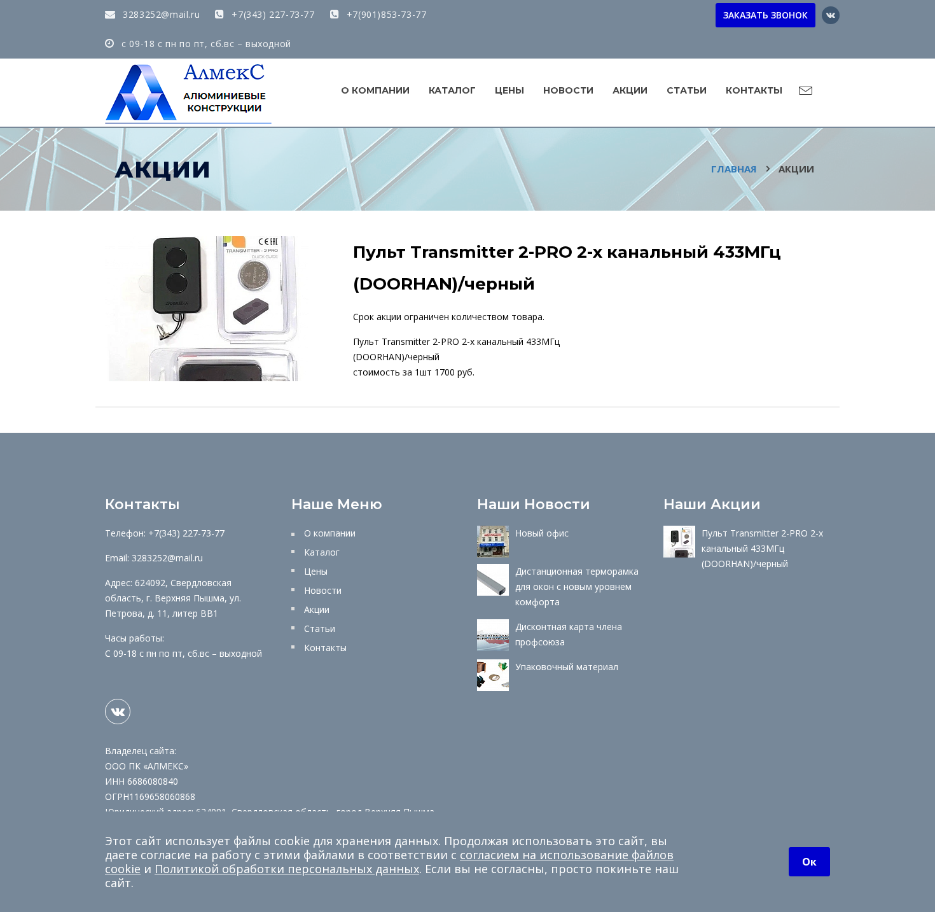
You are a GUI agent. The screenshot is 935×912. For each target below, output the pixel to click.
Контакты (754, 90)
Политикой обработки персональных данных (287, 868)
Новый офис (542, 533)
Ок (809, 862)
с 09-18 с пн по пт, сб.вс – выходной (205, 44)
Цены (509, 90)
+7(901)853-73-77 (384, 14)
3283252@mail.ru (160, 14)
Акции (630, 90)
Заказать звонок (765, 15)
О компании (375, 90)
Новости (568, 90)
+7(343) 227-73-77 (271, 14)
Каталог (452, 90)
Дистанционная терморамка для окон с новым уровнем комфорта (577, 586)
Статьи (687, 90)
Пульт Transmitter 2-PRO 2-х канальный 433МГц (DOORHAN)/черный (762, 548)
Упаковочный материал (566, 667)
